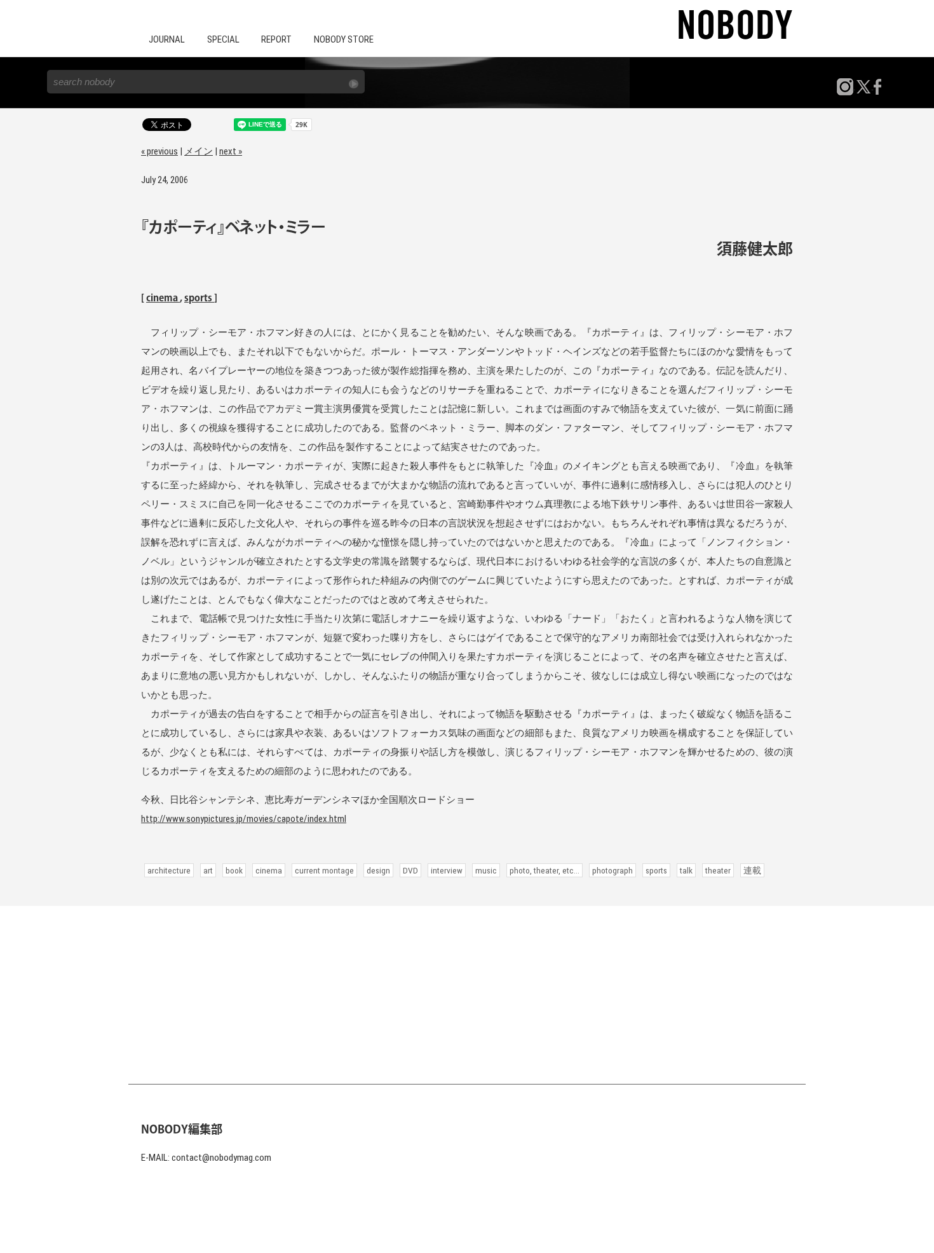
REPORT (276, 39)
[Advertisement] (467, 995)
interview (447, 870)
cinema (163, 298)
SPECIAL (223, 39)
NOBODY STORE (344, 39)
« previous (159, 151)
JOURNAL (167, 39)
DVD (410, 870)
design (378, 870)
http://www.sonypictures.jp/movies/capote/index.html (243, 819)
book (234, 870)
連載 (752, 870)
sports (199, 298)
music (486, 870)
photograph (612, 870)
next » (230, 151)
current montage (324, 870)
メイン (198, 151)
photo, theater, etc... (544, 870)
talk (686, 870)
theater (718, 870)
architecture (169, 870)
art (208, 870)
